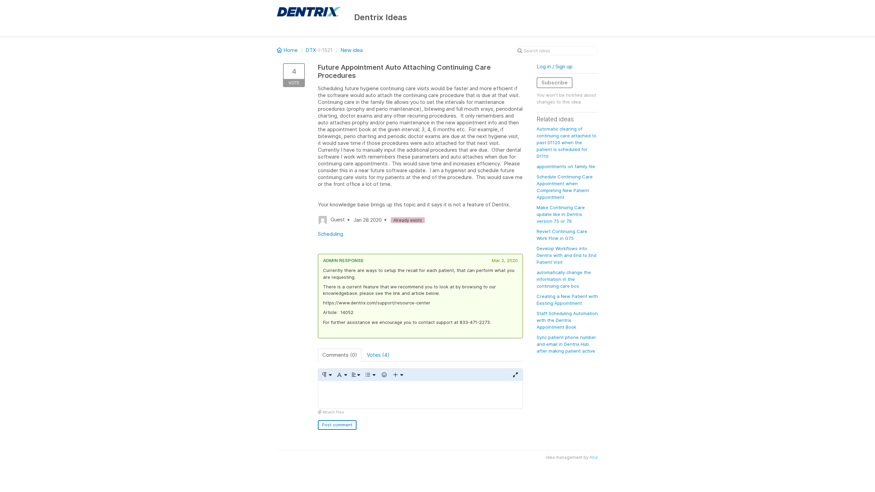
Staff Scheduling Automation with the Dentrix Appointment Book (567, 320)
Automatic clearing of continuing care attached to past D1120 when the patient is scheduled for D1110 (566, 142)
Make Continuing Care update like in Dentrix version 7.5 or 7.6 (561, 214)
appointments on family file (566, 166)
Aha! (594, 457)
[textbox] (420, 394)
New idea (351, 50)
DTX (311, 50)
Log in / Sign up (555, 66)
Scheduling (330, 234)
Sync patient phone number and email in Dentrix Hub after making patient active (566, 344)
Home (290, 50)
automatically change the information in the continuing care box (564, 279)
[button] (327, 375)
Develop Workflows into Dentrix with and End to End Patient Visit (566, 255)
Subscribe (554, 82)
